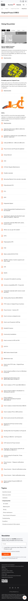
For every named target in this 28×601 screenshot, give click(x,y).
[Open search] (21, 1)
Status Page (4, 574)
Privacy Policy (4, 558)
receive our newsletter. (15, 551)
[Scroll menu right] (26, 5)
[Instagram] (13, 588)
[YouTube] (18, 588)
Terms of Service (12, 558)
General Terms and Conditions (8, 564)
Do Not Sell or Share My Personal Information (11, 575)
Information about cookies (7, 570)
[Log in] (23, 1)
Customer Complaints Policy (8, 572)
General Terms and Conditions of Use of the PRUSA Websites (13, 567)
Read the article (7, 58)
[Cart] (25, 1)
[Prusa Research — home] (3, 5)
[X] (15, 588)
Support (6, 8)
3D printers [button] (11, 4)
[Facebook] (10, 588)
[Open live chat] (25, 598)
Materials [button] (19, 4)
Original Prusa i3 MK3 (15, 8)
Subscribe (6, 554)
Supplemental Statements (7, 577)
